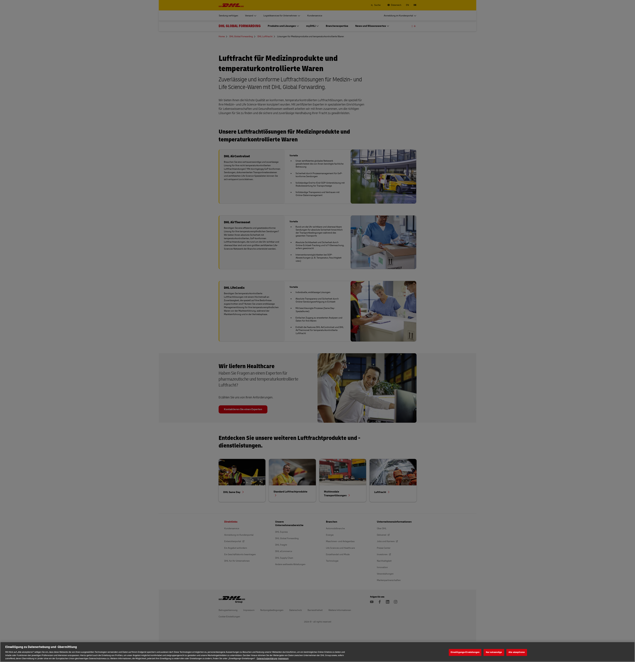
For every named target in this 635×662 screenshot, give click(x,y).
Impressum (283, 658)
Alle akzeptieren (516, 652)
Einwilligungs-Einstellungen (465, 652)
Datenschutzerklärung (267, 658)
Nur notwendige (494, 652)
